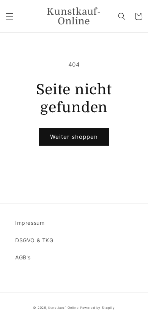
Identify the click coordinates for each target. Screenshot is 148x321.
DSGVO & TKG (34, 240)
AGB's (23, 257)
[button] (9, 16)
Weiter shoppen (74, 136)
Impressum (29, 222)
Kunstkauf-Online (63, 308)
